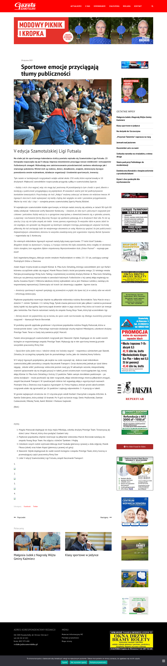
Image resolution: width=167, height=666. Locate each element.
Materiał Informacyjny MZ (72, 620)
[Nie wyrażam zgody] (163, 660)
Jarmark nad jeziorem (126, 142)
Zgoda (64, 662)
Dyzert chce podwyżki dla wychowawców (128, 180)
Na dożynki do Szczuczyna (128, 131)
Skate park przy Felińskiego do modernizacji (130, 163)
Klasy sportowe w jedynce (128, 125)
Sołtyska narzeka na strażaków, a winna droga (134, 155)
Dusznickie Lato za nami (128, 148)
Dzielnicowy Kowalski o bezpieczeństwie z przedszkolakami (135, 172)
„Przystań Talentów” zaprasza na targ (134, 137)
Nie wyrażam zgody (78, 662)
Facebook (27, 506)
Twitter (35, 506)
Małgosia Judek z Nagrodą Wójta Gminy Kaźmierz (134, 118)
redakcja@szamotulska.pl (26, 630)
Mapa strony (67, 627)
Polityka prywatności (70, 623)
